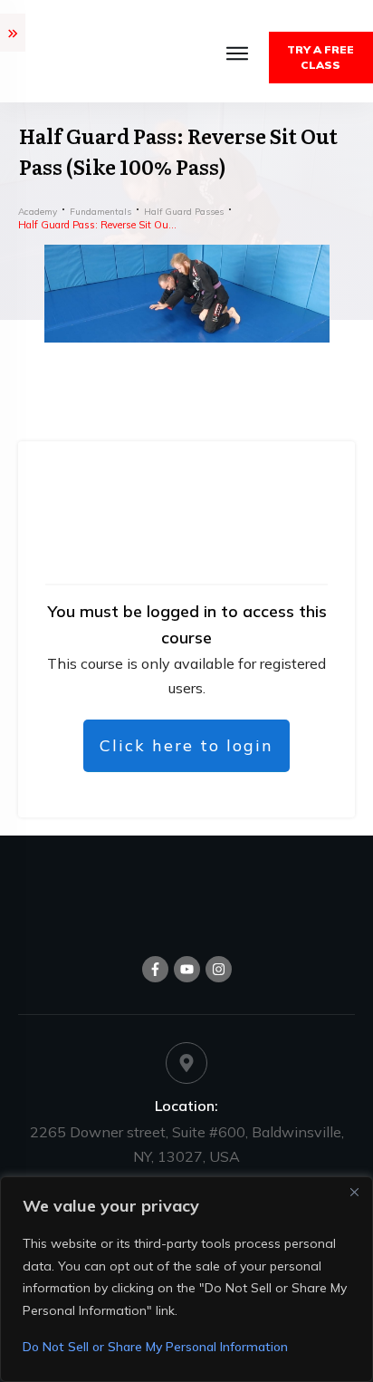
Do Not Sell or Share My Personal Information (155, 1347)
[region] (186, 1279)
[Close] (354, 1192)
